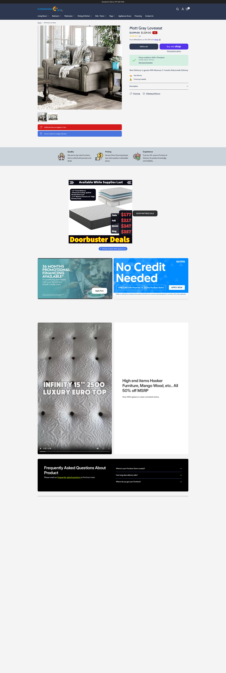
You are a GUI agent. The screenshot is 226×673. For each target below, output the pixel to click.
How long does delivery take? (127, 475)
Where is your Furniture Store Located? (130, 468)
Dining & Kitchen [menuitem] (84, 16)
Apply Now (99, 291)
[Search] (177, 9)
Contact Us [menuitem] (149, 16)
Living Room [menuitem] (42, 16)
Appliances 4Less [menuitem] (124, 16)
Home (39, 23)
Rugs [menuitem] (111, 16)
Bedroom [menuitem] (55, 16)
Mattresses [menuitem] (68, 16)
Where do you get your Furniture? (128, 482)
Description (133, 86)
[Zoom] (118, 28)
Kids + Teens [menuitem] (99, 16)
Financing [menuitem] (138, 16)
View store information (146, 62)
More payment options (174, 51)
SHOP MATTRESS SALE (145, 213)
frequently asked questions (69, 477)
